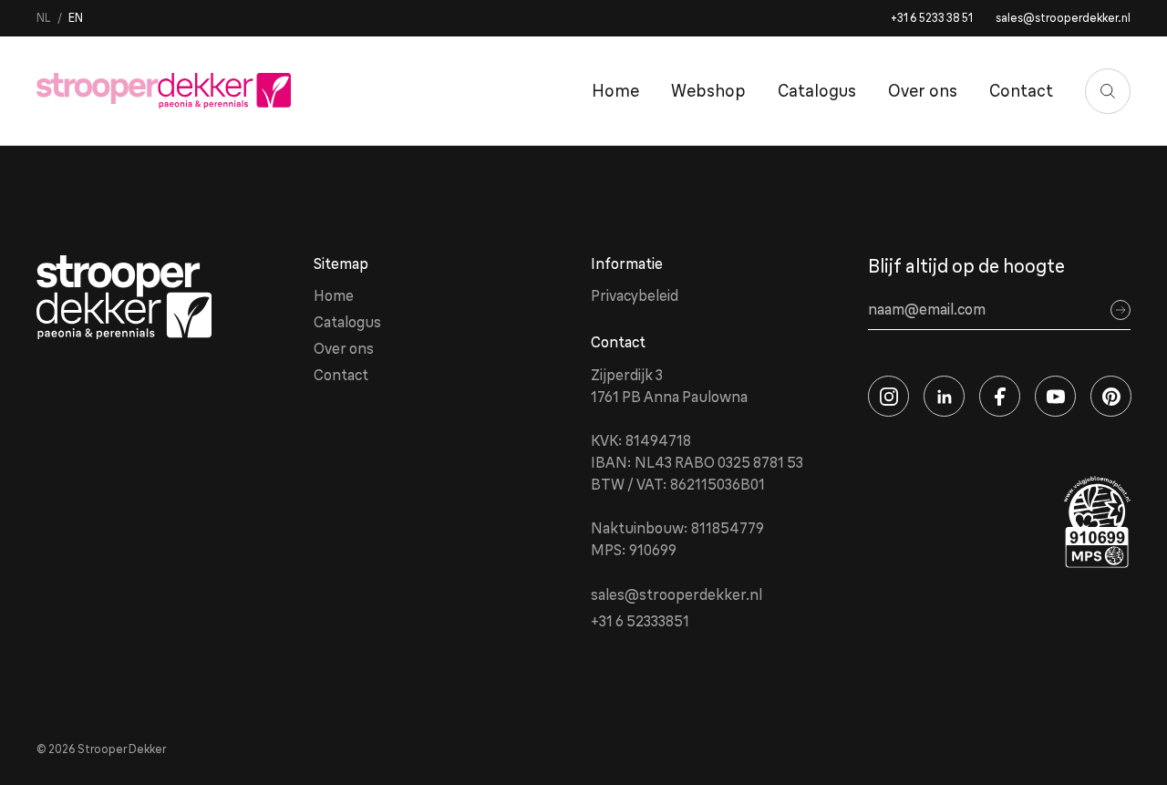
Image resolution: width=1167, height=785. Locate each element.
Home (615, 90)
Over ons (922, 90)
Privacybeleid (634, 295)
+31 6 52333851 (640, 621)
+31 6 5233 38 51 (932, 18)
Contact (1021, 90)
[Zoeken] (1108, 91)
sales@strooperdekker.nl (1063, 18)
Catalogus (817, 90)
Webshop (708, 90)
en (75, 18)
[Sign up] (1120, 310)
